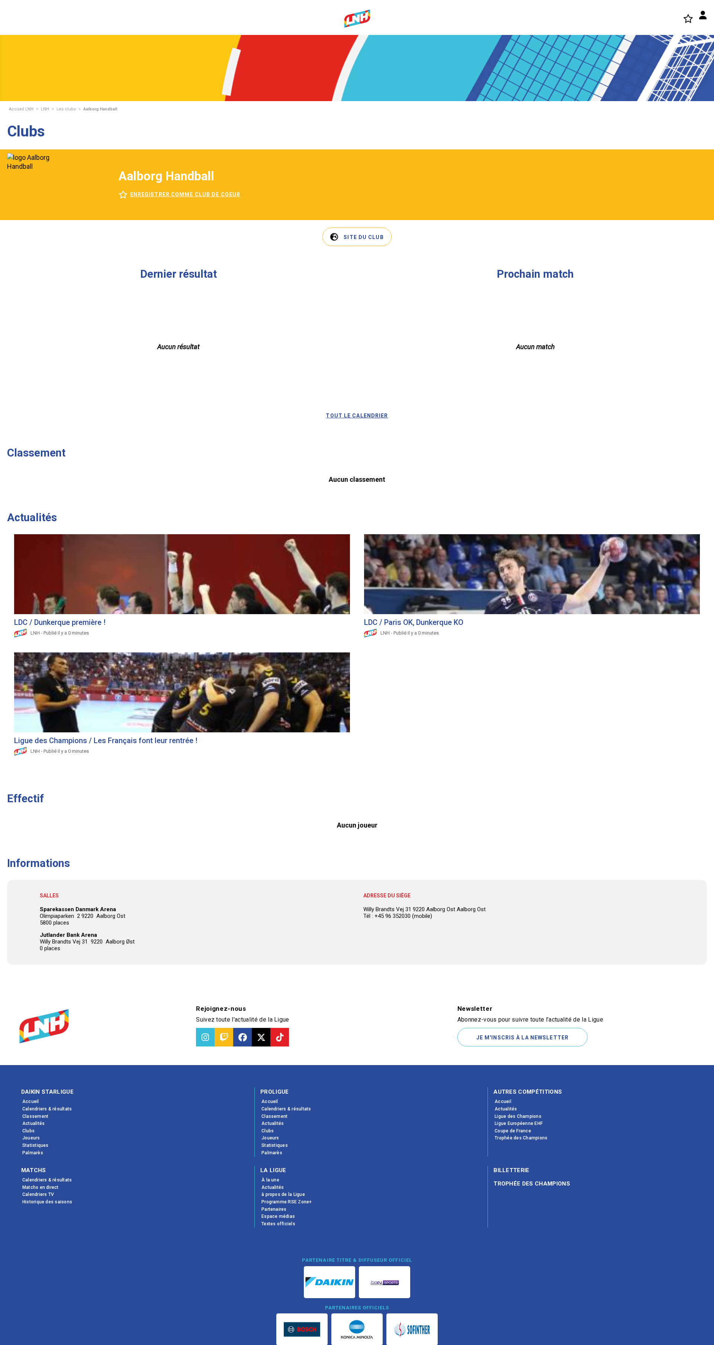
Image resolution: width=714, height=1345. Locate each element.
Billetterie (511, 1170)
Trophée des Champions (531, 1183)
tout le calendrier (357, 416)
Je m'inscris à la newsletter (522, 1038)
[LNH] (357, 18)
